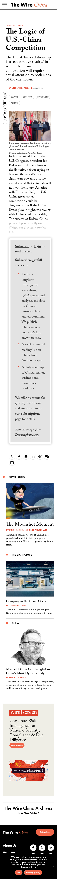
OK (18, 872)
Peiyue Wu (41, 530)
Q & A (15, 623)
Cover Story (17, 477)
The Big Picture (22, 554)
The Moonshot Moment (30, 525)
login (37, 246)
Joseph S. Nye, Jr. (22, 88)
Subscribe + (45, 832)
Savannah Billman (17, 605)
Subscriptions (30, 414)
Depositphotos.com (27, 435)
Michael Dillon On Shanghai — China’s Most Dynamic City (28, 671)
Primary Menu (4, 4)
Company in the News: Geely (26, 601)
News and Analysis (14, 26)
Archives (9, 852)
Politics (14, 103)
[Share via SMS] (5, 103)
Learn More (17, 745)
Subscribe (22, 246)
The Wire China (29, 4)
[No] (53, 866)
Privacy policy (33, 872)
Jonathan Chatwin (17, 677)
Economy (27, 97)
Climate (14, 97)
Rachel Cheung (18, 530)
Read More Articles (27, 812)
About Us (9, 846)
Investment (42, 97)
